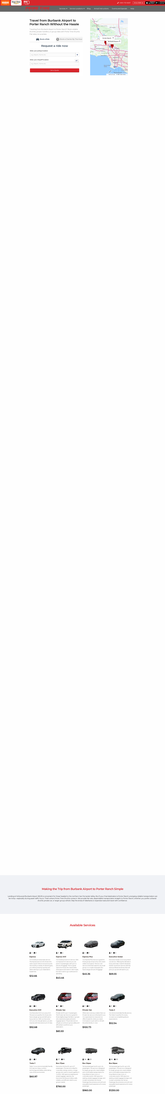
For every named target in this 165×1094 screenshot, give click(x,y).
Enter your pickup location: (39, 51)
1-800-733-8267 (125, 3)
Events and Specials (119, 9)
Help (132, 9)
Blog (89, 9)
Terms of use (112, 74)
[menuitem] (41, 9)
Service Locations (76, 9)
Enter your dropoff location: (39, 59)
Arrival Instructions (101, 9)
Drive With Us (138, 3)
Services (62, 9)
